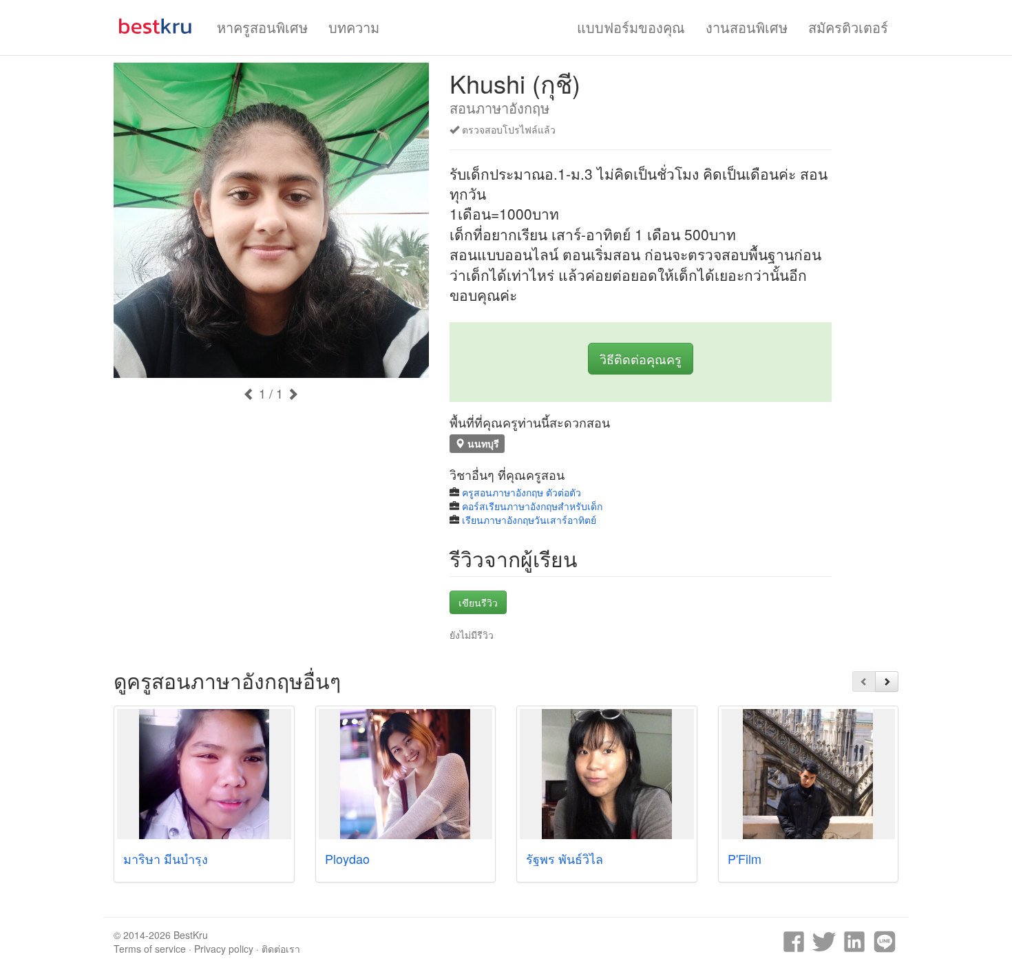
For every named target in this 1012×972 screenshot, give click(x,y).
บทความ (353, 27)
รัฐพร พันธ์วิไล (564, 858)
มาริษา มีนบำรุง (165, 858)
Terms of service (150, 948)
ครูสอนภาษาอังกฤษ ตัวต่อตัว (521, 492)
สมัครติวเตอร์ (848, 27)
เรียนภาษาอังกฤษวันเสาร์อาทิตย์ (529, 520)
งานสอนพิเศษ (747, 27)
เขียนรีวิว (478, 602)
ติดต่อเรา (281, 948)
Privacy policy (223, 948)
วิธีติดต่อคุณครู (641, 359)
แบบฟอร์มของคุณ (631, 27)
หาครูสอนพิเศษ (262, 27)
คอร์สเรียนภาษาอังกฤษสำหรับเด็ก (532, 506)
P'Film (744, 858)
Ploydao (347, 858)
